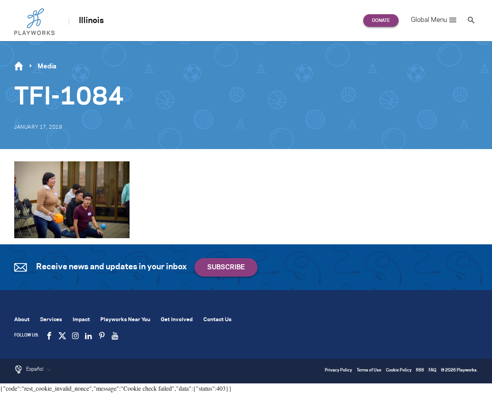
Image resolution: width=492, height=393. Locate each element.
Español (35, 369)
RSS (420, 370)
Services (51, 319)
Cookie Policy (399, 370)
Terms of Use (369, 370)
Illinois (91, 21)
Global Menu (429, 20)
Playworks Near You (125, 319)
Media (47, 66)
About (22, 319)
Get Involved (177, 319)
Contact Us (217, 319)
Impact (81, 319)
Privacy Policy (338, 370)
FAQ (432, 370)
